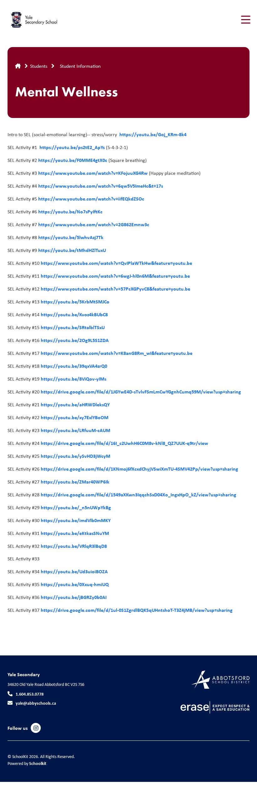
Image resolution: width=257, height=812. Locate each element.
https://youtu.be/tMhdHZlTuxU (72, 250)
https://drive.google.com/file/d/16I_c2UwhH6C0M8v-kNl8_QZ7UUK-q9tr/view (124, 443)
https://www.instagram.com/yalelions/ (36, 728)
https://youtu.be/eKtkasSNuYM (75, 533)
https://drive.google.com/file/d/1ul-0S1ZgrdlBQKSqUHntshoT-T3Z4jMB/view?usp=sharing (137, 609)
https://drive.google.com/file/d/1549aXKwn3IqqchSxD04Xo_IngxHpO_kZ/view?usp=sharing (138, 494)
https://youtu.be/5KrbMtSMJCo (75, 301)
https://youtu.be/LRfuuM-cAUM (74, 430)
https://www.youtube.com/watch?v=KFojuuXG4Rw (92, 172)
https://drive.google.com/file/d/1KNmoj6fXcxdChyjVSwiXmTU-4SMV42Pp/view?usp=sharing (139, 468)
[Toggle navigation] (245, 19)
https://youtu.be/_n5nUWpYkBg (76, 507)
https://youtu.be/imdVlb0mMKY (76, 520)
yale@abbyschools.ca (36, 703)
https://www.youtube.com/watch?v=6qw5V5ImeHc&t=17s (101, 185)
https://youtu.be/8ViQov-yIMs (73, 378)
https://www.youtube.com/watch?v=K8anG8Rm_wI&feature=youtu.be (116, 353)
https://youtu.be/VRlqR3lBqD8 (74, 545)
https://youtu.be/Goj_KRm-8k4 (152, 134)
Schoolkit (37, 763)
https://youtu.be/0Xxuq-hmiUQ (75, 584)
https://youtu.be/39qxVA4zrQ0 (74, 365)
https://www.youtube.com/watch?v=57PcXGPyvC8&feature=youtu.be (115, 288)
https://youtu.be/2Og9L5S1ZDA (74, 340)
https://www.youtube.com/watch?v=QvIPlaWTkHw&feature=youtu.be (116, 262)
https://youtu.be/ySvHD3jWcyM (75, 455)
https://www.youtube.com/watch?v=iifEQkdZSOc (91, 198)
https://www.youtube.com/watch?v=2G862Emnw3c (93, 224)
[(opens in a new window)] (220, 679)
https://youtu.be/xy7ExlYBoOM (74, 417)
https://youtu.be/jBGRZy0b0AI (74, 597)
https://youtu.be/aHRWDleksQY (75, 404)
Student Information (80, 66)
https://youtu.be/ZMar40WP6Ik (75, 481)
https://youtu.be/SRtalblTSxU (73, 327)
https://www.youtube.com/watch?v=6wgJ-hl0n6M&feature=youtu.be (115, 275)
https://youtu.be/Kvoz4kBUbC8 (74, 314)
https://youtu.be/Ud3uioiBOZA (74, 571)
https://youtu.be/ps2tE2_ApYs (72, 147)
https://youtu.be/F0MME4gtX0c (72, 160)
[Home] (45, 19)
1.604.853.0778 (30, 694)
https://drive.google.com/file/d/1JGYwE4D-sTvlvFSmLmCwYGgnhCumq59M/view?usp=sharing (141, 391)
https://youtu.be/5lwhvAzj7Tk (70, 237)
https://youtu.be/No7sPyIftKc (69, 211)
